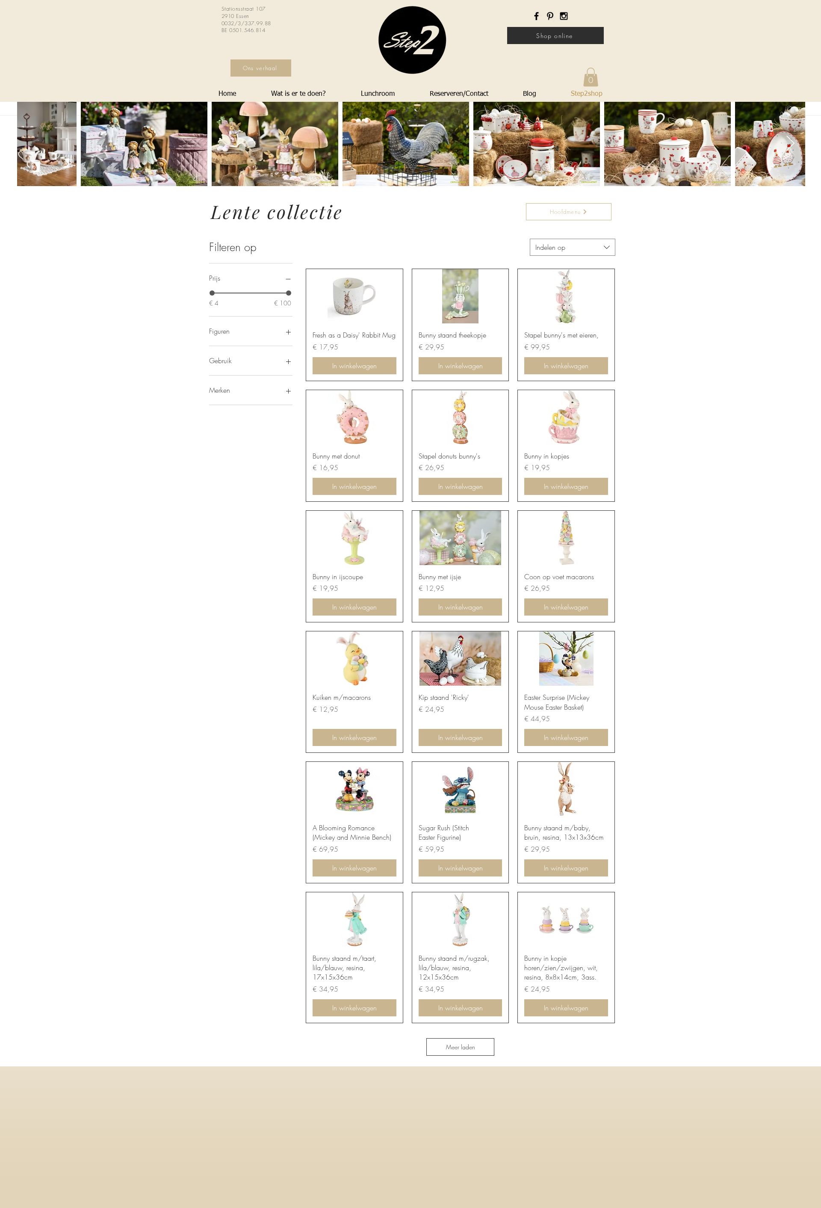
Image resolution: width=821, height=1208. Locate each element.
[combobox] (572, 247)
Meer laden (460, 1047)
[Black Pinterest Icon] (550, 16)
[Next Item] (790, 144)
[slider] (212, 293)
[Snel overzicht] (354, 296)
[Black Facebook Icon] (536, 16)
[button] (591, 77)
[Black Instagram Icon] (563, 16)
